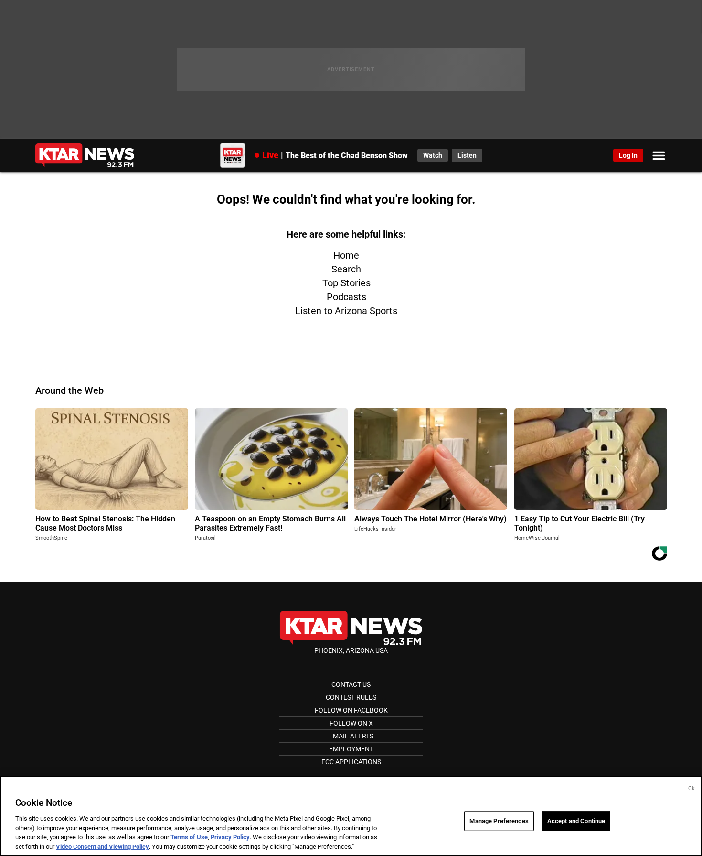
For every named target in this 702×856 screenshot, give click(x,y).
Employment (351, 749)
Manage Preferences (498, 820)
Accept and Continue (576, 820)
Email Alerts (351, 736)
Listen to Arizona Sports (346, 310)
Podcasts (346, 297)
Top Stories (346, 283)
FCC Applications (351, 762)
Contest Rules (351, 697)
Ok (691, 788)
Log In (628, 155)
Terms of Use (189, 837)
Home (346, 255)
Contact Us (351, 684)
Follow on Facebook (351, 710)
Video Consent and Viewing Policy (102, 846)
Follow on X (351, 723)
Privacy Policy (230, 837)
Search (346, 269)
